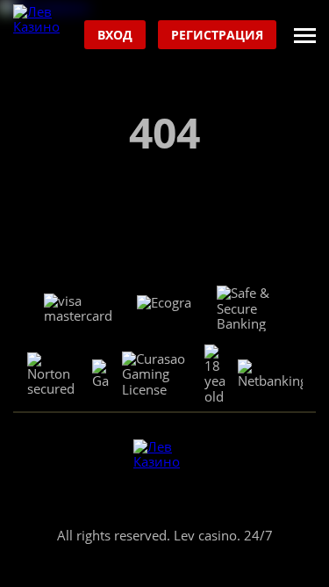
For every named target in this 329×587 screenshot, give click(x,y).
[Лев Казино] (44, 35)
